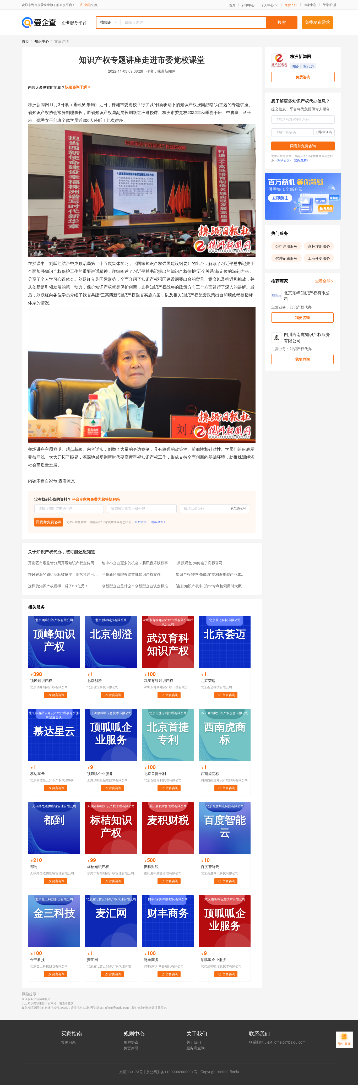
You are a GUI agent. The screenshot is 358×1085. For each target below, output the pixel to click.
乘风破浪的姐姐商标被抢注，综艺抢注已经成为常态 (63, 574)
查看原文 (66, 481)
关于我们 (193, 1042)
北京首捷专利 (155, 773)
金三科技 (37, 959)
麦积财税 (151, 866)
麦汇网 (92, 959)
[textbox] (209, 22)
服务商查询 (195, 1047)
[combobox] (196, 22)
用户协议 (131, 1042)
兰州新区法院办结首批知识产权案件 (131, 574)
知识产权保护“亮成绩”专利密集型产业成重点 (211, 574)
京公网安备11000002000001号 (171, 1071)
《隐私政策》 (157, 522)
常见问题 (68, 1042)
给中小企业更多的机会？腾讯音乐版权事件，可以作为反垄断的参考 (137, 562)
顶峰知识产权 (41, 680)
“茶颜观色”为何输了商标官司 (199, 562)
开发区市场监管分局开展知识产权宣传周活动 (63, 562)
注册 (333, 4)
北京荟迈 (208, 680)
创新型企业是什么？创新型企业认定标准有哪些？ (137, 585)
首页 (232, 5)
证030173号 (133, 1071)
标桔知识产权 (98, 866)
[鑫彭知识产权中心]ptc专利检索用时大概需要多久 (211, 585)
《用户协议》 (140, 522)
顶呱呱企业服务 (100, 773)
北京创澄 (94, 680)
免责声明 (131, 1047)
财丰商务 (151, 959)
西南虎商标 (210, 773)
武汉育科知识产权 (158, 680)
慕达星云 (37, 773)
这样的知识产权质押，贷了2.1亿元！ (58, 585)
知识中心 (41, 41)
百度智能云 (210, 866)
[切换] (94, 4)
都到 (33, 866)
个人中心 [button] (267, 5)
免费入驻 (291, 4)
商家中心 (310, 4)
